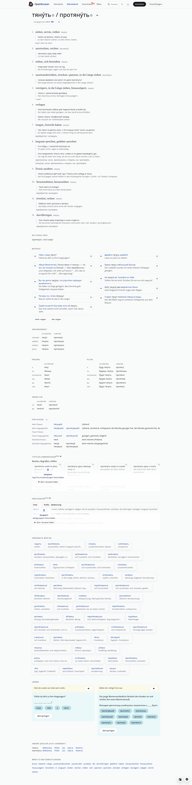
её (69, 305)
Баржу (107, 264)
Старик (108, 296)
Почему (42, 296)
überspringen (43, 716)
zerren (151, 768)
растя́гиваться (122, 585)
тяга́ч (55, 564)
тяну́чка (38, 647)
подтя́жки (132, 616)
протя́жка (57, 637)
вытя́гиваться (88, 564)
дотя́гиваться (82, 606)
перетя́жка (67, 668)
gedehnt (113, 764)
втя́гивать (39, 564)
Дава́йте (108, 255)
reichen (77, 768)
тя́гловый (115, 637)
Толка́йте (122, 277)
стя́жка (78, 647)
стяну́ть (92, 543)
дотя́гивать (39, 606)
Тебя (41, 255)
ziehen (35, 772)
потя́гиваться (40, 585)
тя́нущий (58, 424)
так (43, 267)
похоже (49, 267)
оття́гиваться (117, 627)
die (93, 764)
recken (70, 768)
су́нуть (113, 668)
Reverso (79, 748)
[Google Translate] (122, 4)
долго (48, 280)
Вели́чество (50, 264)
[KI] (127, 4)
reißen (85, 768)
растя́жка (57, 585)
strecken (116, 768)
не (46, 305)
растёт (51, 305)
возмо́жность (45, 283)
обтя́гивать (39, 595)
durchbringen (103, 764)
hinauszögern (38, 768)
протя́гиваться (41, 627)
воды (138, 296)
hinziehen (49, 768)
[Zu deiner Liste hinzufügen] (53, 15)
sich (91, 768)
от (128, 277)
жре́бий (123, 255)
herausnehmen (132, 764)
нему (47, 255)
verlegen (125, 768)
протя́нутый (72, 435)
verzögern (134, 768)
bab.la (70, 748)
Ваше (42, 264)
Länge (49, 764)
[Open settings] (186, 779)
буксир (132, 264)
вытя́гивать (39, 554)
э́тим (53, 296)
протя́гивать (54, 543)
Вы (40, 280)
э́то (40, 267)
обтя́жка (70, 616)
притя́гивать (131, 658)
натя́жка (82, 595)
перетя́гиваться (94, 616)
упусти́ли (67, 280)
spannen (98, 768)
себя (132, 277)
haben (121, 764)
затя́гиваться (81, 554)
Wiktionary (47, 748)
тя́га (36, 668)
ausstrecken (77, 764)
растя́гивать (67, 575)
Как (69, 267)
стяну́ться (38, 637)
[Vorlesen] (97, 15)
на (54, 267)
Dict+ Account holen (49, 482)
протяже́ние (97, 668)
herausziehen (146, 764)
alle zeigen (56, 319)
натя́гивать (123, 543)
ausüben (87, 764)
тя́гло (96, 637)
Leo (63, 748)
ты (47, 296)
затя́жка (128, 575)
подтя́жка (112, 658)
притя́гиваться (140, 627)
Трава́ (41, 305)
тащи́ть (37, 543)
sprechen (107, 768)
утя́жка (101, 647)
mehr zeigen (40, 319)
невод (130, 296)
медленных (126, 287)
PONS (56, 748)
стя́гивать (122, 564)
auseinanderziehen (61, 764)
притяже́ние (63, 595)
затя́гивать (113, 554)
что (44, 239)
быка (135, 287)
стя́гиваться (62, 606)
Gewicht (41, 764)
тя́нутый (58, 435)
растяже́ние (125, 595)
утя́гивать (79, 627)
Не (106, 277)
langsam (62, 768)
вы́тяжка (38, 616)
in (56, 768)
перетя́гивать (118, 606)
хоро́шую (77, 280)
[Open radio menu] (180, 779)
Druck (34, 764)
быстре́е (58, 305)
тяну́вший (58, 428)
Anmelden (139, 4)
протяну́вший (72, 428)
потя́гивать (107, 575)
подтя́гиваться (101, 585)
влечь (37, 658)
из (134, 296)
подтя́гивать (40, 575)
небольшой (122, 264)
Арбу (107, 287)
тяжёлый (122, 296)
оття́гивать (80, 658)
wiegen (143, 768)
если (65, 305)
